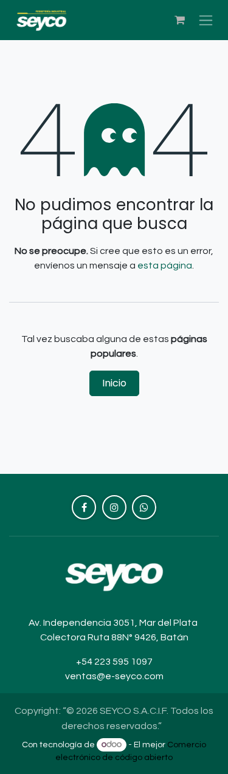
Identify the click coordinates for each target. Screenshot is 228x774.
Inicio (114, 383)
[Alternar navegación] (206, 20)
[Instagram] (114, 507)
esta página (164, 265)
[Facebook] (84, 507)
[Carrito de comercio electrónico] (179, 20)
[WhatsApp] (144, 507)
